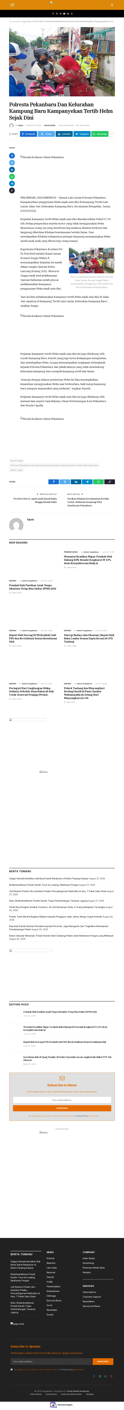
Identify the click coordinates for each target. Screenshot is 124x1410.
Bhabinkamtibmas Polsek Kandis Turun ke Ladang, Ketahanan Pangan (43, 885)
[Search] (111, 5)
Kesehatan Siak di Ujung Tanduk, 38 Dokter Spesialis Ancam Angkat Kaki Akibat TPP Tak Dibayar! (67, 1059)
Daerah (12, 581)
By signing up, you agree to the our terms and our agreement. (63, 1116)
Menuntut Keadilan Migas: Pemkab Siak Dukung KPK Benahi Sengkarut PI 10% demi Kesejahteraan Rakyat (88, 560)
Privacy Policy (81, 1116)
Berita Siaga (17, 460)
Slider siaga (16, 470)
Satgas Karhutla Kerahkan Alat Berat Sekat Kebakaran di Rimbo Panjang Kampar (48, 878)
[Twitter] (12, 163)
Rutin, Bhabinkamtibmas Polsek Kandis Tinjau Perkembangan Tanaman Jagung (48, 900)
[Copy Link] (12, 190)
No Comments (67, 125)
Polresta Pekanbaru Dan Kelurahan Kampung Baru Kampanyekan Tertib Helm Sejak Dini (54, 465)
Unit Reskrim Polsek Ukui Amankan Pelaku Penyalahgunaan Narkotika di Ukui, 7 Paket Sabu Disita (57, 891)
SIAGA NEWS (38, 21)
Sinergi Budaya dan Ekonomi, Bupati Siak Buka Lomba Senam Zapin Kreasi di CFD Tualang (89, 638)
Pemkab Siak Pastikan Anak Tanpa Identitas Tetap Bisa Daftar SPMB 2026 (32, 587)
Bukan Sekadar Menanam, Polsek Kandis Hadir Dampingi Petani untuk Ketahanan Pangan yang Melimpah (61, 935)
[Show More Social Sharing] (112, 134)
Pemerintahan (71, 552)
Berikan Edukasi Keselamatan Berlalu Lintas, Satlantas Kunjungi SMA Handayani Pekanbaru (88, 502)
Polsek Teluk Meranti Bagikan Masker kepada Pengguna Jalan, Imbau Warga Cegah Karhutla (55, 916)
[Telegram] (12, 183)
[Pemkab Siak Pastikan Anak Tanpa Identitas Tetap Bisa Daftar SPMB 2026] (34, 562)
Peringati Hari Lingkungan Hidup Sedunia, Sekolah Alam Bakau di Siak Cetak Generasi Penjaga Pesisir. (31, 691)
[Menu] (13, 5)
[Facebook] (12, 156)
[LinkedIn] (12, 170)
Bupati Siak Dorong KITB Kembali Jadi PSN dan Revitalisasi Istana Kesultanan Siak (33, 638)
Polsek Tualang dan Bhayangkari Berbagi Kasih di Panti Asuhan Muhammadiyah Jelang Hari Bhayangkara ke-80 (84, 693)
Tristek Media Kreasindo (77, 1391)
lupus (20, 125)
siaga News (26, 21)
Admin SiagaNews (29, 581)
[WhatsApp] (12, 176)
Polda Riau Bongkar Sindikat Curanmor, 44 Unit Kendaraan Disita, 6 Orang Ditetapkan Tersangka (57, 907)
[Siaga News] (62, 5)
